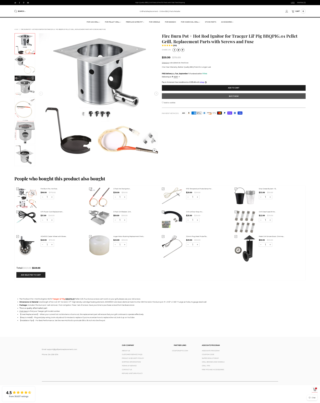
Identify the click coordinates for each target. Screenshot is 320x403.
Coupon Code (208, 354)
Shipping (165, 63)
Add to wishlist (169, 103)
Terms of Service (129, 366)
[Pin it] (182, 50)
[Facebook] (19, 3)
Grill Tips (206, 366)
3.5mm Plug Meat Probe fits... (197, 236)
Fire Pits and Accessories (213, 369)
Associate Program (211, 351)
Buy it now (234, 96)
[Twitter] (15, 3)
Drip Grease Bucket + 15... (268, 189)
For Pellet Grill (112, 22)
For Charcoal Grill (190, 22)
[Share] (174, 50)
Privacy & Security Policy (133, 358)
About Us (126, 351)
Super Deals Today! (210, 358)
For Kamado (170, 22)
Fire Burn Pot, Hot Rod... (49, 189)
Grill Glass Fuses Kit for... (267, 212)
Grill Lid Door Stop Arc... (194, 212)
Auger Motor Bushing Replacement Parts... (128, 236)
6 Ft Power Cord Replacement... (52, 212)
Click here (23, 311)
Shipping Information (131, 362)
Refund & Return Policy (132, 373)
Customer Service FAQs (132, 354)
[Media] (154, 150)
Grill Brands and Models (213, 362)
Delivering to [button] (170, 77)
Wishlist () (301, 3)
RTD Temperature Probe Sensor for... (199, 189)
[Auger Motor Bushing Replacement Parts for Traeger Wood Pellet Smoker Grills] (99, 245)
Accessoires (226, 22)
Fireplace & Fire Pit (134, 22)
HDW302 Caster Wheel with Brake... (54, 236)
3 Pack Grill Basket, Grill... (122, 212)
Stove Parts (210, 22)
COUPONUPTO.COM (180, 351)
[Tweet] (178, 50)
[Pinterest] (24, 3)
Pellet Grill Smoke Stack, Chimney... (272, 236)
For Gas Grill (93, 22)
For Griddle (154, 22)
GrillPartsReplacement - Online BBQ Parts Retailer (160, 11)
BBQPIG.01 (69, 299)
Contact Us (127, 369)
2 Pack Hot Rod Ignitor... (122, 189)
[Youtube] (28, 3)
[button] (41, 93)
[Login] (289, 11)
